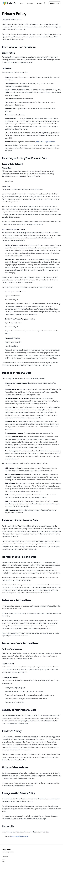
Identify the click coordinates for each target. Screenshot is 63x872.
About (3, 859)
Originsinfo (6, 849)
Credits (11, 852)
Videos (21, 3)
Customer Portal (54, 3)
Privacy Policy (5, 852)
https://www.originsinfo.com (45, 142)
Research (30, 3)
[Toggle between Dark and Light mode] (44, 3)
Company (39, 3)
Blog (3, 861)
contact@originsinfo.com (19, 837)
